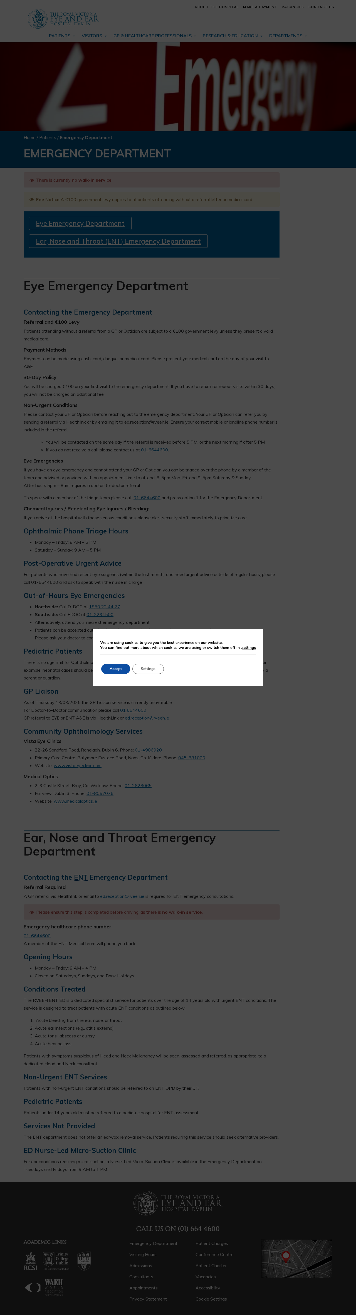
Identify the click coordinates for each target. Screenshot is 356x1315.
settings (249, 647)
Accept (116, 668)
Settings (148, 668)
